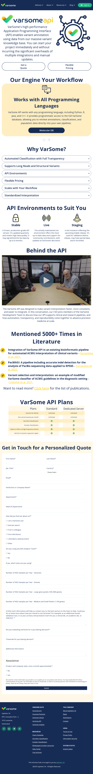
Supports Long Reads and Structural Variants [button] (32, 166)
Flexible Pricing (69, 66)
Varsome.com (37, 711)
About (48, 5)
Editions (38, 5)
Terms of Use (34, 683)
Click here (41, 388)
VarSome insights (38, 725)
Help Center (36, 749)
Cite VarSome (37, 753)
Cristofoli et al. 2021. (21, 382)
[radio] (46, 670)
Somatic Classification (39, 742)
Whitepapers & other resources (43, 746)
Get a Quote (23, 66)
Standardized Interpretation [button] (22, 195)
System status (68, 749)
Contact (65, 721)
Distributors (67, 718)
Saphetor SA (60, 762)
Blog (71, 5)
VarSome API (36, 721)
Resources (60, 5)
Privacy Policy (23, 683)
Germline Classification (40, 739)
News (65, 714)
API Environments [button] (16, 173)
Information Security (70, 739)
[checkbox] (46, 532)
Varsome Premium (38, 714)
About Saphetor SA (69, 711)
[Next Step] (49, 140)
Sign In (86, 5)
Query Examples (37, 735)
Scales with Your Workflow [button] (21, 188)
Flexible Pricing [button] (14, 180)
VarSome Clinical (38, 718)
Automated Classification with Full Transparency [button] (34, 158)
